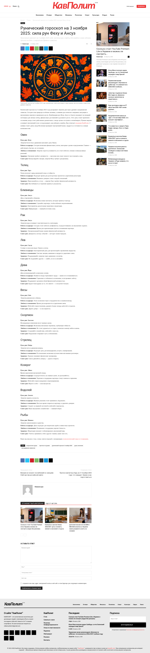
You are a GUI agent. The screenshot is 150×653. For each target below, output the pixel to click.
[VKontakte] (6, 638)
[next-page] (25, 535)
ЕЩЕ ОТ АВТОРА (51, 503)
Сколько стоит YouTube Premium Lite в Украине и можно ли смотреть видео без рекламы (31, 527)
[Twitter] (27, 48)
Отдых (29, 20)
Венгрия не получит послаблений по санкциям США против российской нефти (37, 474)
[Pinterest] (32, 48)
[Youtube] (11, 638)
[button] (16, 6)
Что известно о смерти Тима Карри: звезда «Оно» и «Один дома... (118, 128)
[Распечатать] (41, 48)
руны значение (78, 445)
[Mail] (17, 632)
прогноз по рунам (44, 445)
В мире (70, 629)
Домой (22, 20)
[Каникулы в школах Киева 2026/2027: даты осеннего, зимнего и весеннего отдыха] (56, 515)
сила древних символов (28, 448)
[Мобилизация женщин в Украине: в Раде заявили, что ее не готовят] (101, 161)
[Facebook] (23, 48)
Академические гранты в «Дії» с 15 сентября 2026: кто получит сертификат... (118, 118)
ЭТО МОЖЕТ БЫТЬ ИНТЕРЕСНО (32, 503)
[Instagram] (11, 632)
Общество (71, 636)
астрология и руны (31, 445)
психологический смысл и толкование (75, 439)
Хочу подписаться (127, 625)
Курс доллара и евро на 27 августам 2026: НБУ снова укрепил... (117, 107)
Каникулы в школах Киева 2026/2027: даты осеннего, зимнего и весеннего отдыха (54, 527)
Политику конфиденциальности (135, 630)
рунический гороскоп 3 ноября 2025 (62, 445)
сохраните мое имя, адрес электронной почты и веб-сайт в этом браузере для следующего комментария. (55, 583)
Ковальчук (25, 44)
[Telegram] (46, 48)
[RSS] (23, 632)
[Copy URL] (51, 48)
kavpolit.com (111, 648)
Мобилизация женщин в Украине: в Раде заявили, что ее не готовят (118, 161)
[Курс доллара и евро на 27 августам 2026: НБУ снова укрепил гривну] (101, 107)
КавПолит (81, 648)
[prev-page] (22, 535)
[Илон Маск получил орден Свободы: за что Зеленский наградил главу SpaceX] (101, 72)
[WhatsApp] (37, 48)
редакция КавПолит (82, 123)
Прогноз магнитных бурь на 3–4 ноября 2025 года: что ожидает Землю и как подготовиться (76, 475)
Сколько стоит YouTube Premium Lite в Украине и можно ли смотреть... (112, 51)
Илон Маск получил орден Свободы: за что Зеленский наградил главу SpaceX (118, 72)
